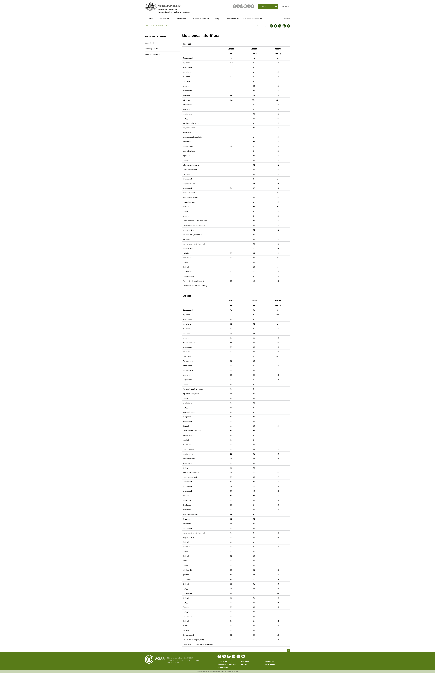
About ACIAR (164, 19)
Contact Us (269, 661)
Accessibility (270, 664)
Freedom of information (227, 664)
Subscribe (262, 6)
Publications (231, 19)
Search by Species (151, 49)
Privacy (244, 664)
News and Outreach (251, 19)
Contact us (286, 6)
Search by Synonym (152, 54)
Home (150, 19)
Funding (216, 19)
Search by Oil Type (151, 43)
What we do (181, 19)
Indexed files (223, 667)
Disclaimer (245, 661)
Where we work (199, 19)
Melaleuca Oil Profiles (161, 26)
